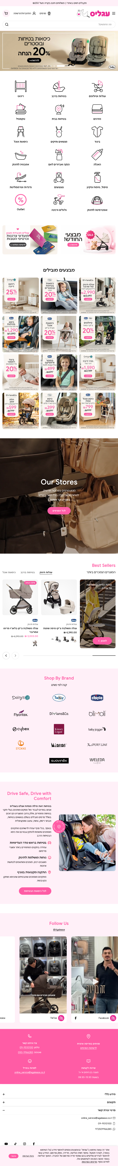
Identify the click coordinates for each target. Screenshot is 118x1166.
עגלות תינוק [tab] (46, 572)
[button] (70, 66)
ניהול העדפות (28, 1156)
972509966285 (103, 1129)
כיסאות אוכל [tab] (9, 572)
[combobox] (59, 24)
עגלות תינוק (71, 624)
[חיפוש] (7, 24)
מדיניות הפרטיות (89, 1161)
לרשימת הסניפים (88, 1048)
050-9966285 (25, 1052)
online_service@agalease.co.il (29, 1072)
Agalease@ (59, 929)
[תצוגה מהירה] (45, 586)
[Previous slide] (74, 66)
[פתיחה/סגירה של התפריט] (114, 13)
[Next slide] (43, 66)
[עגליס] (88, 239)
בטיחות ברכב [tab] (28, 572)
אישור (13, 1156)
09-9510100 (26, 1047)
